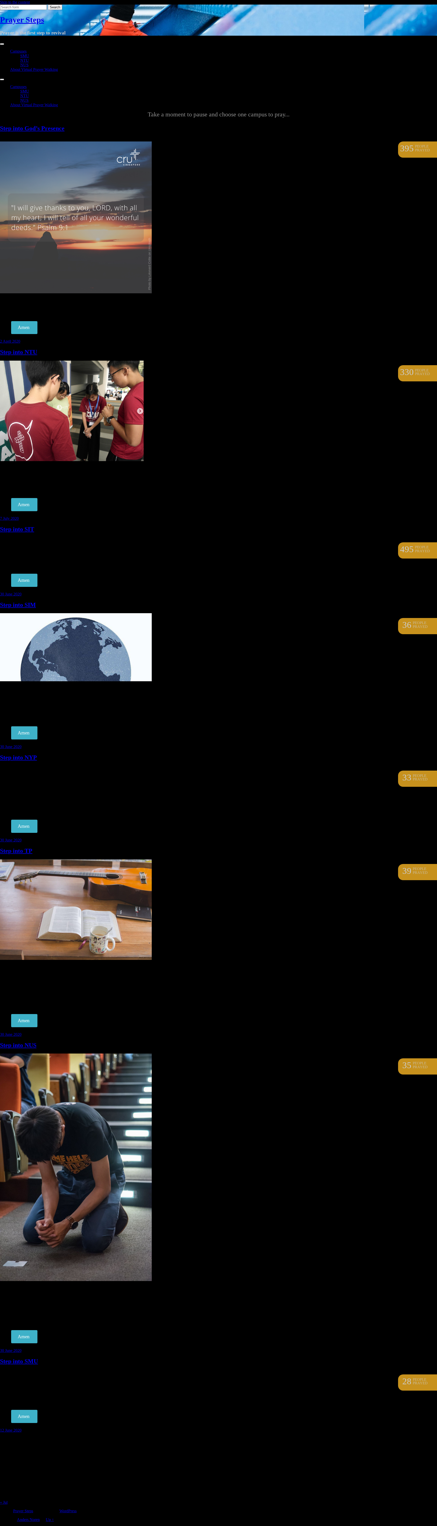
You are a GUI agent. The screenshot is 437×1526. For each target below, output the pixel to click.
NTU (24, 60)
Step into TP (16, 851)
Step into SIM (18, 605)
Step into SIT (17, 529)
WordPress (68, 1511)
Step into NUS (18, 1045)
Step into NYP (18, 757)
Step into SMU (19, 1361)
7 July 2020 (9, 518)
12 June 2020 (10, 1430)
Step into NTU (18, 352)
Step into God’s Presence (32, 128)
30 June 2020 (10, 594)
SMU (24, 56)
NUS (24, 65)
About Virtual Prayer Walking (34, 69)
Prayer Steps (22, 19)
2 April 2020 (10, 341)
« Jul (4, 1502)
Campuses (18, 51)
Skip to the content (15, 2)
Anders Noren (28, 1519)
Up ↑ (50, 1519)
